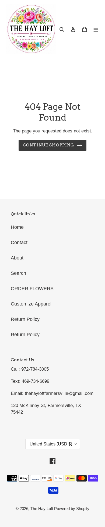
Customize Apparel (31, 304)
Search (18, 273)
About (17, 258)
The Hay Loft (42, 508)
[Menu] (96, 29)
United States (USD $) (51, 444)
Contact (19, 242)
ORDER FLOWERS (32, 288)
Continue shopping (48, 144)
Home (17, 227)
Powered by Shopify (71, 508)
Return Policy (25, 319)
